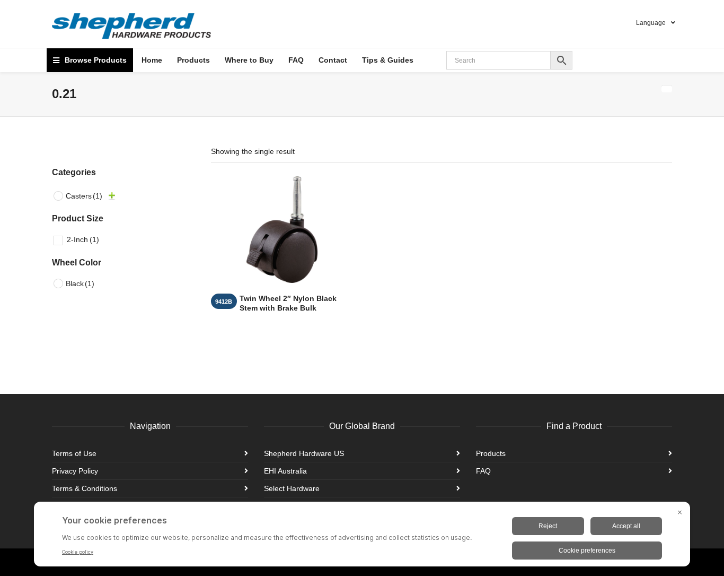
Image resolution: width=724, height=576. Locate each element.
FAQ (483, 471)
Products (491, 453)
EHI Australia (285, 471)
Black (80, 283)
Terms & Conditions (84, 488)
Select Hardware (292, 488)
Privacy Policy (75, 471)
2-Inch (83, 239)
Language (651, 23)
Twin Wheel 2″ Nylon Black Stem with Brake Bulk (288, 303)
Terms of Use (74, 453)
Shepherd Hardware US (304, 453)
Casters (84, 196)
